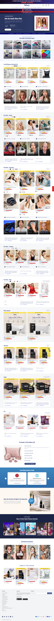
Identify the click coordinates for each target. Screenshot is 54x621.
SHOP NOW (8, 29)
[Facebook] (2, 616)
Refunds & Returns (5, 601)
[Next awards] (48, 478)
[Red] (17, 281)
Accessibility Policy (5, 606)
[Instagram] (8, 616)
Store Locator (4, 610)
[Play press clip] (8, 529)
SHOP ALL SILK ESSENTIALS (30, 463)
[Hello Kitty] (11, 117)
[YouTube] (10, 616)
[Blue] (16, 66)
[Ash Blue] (13, 169)
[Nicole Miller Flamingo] (13, 117)
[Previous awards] (6, 478)
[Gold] (13, 66)
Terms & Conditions (5, 599)
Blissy (5, 619)
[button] (43, 5)
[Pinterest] (6, 616)
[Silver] (14, 248)
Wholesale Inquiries (5, 596)
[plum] (9, 413)
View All (48, 65)
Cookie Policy (4, 604)
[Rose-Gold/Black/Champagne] (16, 248)
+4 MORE (20, 281)
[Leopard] (14, 281)
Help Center (4, 594)
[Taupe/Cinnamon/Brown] (13, 248)
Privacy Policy (4, 600)
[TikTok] (12, 616)
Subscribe (49, 593)
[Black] (14, 66)
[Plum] (17, 66)
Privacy (3, 605)
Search (3, 609)
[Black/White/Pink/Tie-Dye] (17, 248)
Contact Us (3, 595)
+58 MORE (20, 248)
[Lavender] (14, 169)
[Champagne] (10, 117)
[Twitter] (4, 616)
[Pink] (12, 66)
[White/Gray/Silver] (11, 248)
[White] (10, 66)
